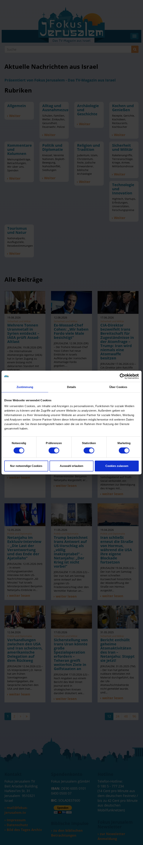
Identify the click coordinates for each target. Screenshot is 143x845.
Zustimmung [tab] (25, 387)
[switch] (54, 450)
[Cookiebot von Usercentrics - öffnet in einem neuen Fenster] (122, 376)
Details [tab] (71, 387)
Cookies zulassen (116, 465)
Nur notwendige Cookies (26, 465)
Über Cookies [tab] (118, 387)
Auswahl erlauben (71, 465)
